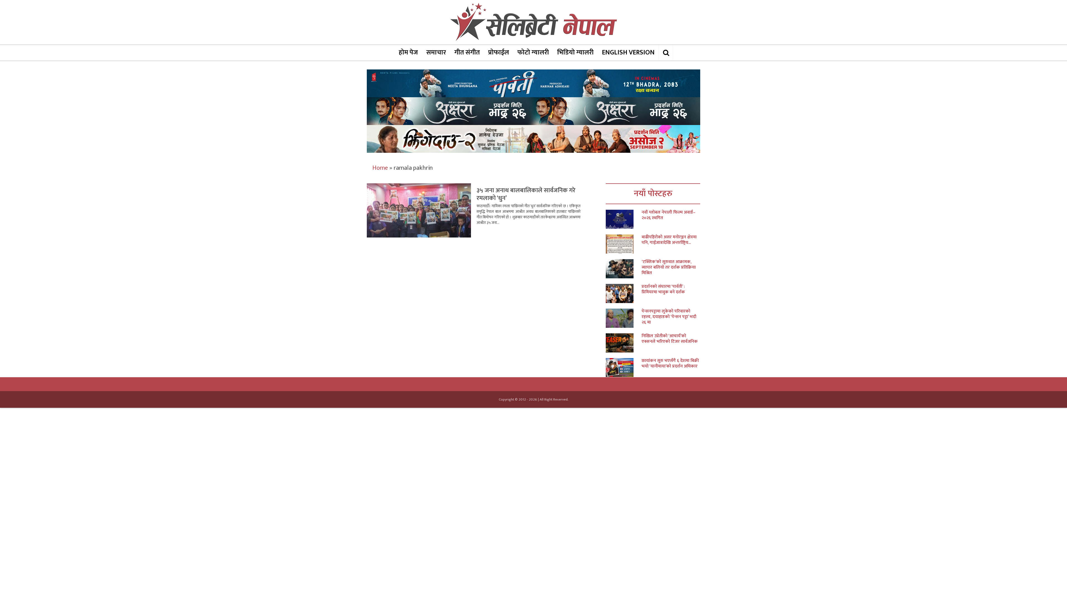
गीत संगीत (467, 52)
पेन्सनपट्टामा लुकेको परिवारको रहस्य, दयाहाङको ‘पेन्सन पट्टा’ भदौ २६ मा (669, 317)
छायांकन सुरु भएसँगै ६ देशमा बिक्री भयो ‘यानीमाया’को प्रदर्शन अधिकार (670, 363)
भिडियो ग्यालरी (575, 52)
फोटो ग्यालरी (533, 52)
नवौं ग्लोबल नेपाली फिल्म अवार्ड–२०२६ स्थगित (668, 215)
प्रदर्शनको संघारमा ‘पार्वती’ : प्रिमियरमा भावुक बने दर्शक (663, 289)
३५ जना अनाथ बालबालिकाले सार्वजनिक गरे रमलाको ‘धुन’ (526, 194)
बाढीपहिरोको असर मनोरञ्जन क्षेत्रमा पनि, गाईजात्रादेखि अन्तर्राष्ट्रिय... (669, 240)
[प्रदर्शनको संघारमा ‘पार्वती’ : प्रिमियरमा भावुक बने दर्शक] (624, 293)
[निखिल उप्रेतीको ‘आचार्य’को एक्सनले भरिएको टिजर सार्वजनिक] (624, 342)
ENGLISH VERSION (628, 52)
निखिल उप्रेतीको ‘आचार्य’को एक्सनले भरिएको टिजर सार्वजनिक (670, 338)
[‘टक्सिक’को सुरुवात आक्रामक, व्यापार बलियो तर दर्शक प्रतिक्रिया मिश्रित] (624, 268)
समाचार (436, 52)
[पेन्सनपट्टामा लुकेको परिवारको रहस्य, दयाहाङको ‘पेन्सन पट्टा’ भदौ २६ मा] (624, 318)
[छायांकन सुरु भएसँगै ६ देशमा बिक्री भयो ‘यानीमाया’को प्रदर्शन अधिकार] (624, 367)
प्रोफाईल (498, 52)
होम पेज (408, 52)
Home (380, 168)
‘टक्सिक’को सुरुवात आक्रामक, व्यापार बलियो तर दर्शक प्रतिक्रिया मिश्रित (669, 267)
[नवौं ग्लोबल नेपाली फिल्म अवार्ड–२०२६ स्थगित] (624, 219)
